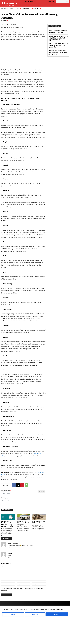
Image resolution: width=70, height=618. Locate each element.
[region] (35, 612)
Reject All (35, 614)
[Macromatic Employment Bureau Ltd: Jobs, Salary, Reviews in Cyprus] (8, 517)
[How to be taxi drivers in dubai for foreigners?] (23, 517)
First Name (4, 498)
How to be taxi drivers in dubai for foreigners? (23, 523)
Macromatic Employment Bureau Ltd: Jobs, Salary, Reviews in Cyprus (7, 523)
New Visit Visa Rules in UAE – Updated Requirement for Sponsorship (58, 45)
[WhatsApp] (26, 485)
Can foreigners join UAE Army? (38, 522)
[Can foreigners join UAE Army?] (39, 517)
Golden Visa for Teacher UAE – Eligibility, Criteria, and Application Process (58, 38)
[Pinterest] (22, 485)
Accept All (57, 614)
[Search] (67, 1)
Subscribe (41, 491)
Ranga (8, 20)
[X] (18, 485)
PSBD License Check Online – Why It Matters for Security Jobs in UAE (57, 52)
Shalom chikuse (13, 543)
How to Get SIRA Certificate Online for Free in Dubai (57, 31)
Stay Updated (5, 490)
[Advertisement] (23, 55)
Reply (9, 547)
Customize (13, 614)
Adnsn (10, 553)
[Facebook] (14, 485)
